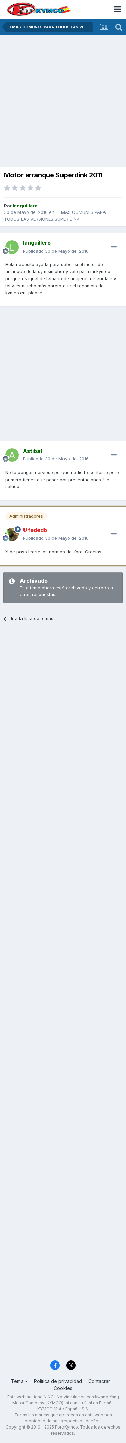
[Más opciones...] (114, 247)
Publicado (56, 251)
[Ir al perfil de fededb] (12, 534)
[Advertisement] (63, 102)
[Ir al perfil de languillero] (12, 247)
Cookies (63, 1388)
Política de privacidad (58, 1381)
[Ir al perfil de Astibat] (12, 455)
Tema (18, 1381)
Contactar (99, 1381)
